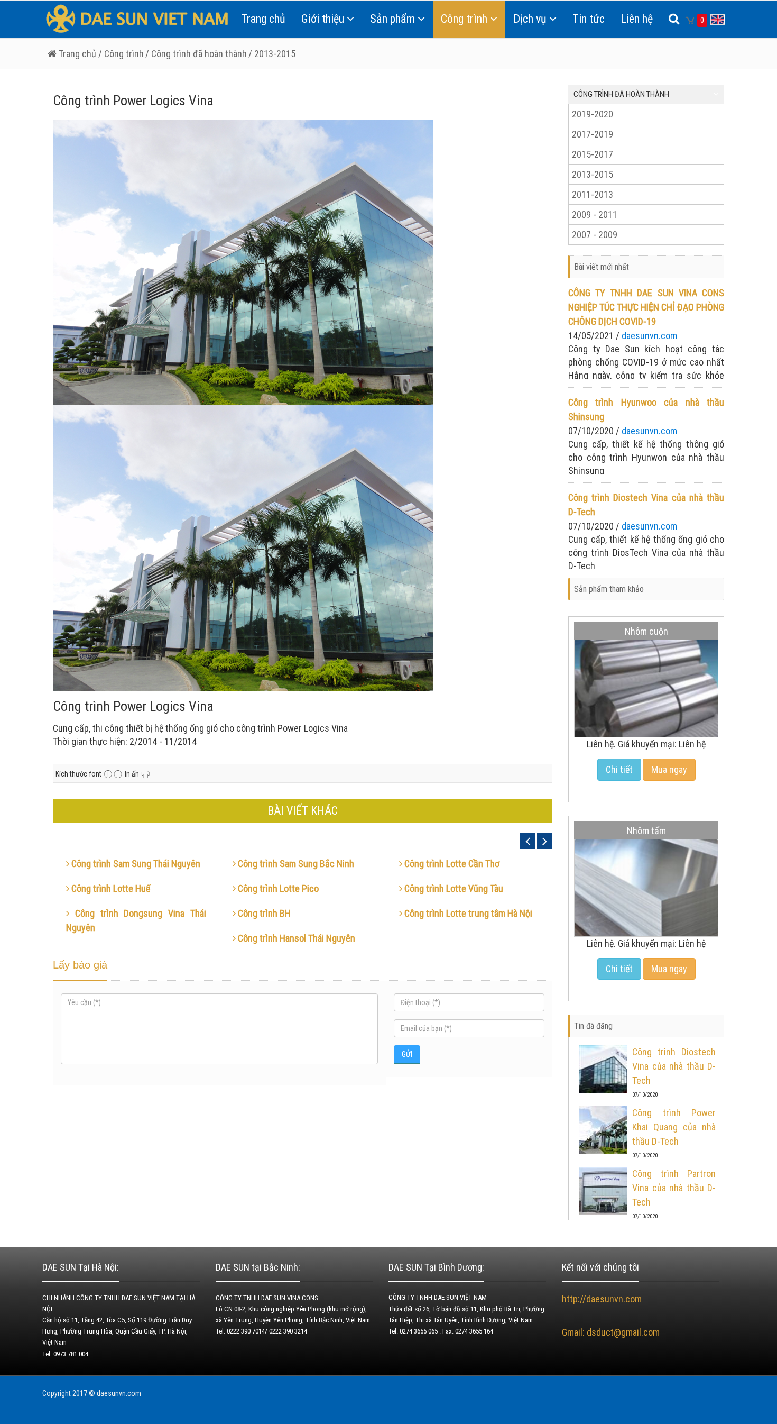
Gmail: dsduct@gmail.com (612, 1332)
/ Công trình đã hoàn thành (196, 53)
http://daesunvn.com (602, 1298)
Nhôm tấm (646, 830)
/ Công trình (120, 53)
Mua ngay (669, 769)
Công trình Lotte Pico (277, 888)
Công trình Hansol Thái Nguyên (295, 938)
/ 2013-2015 (271, 53)
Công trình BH (263, 913)
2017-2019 (592, 134)
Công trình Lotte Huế (109, 888)
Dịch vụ (530, 18)
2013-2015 (592, 174)
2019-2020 (592, 114)
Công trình (464, 18)
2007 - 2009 (594, 234)
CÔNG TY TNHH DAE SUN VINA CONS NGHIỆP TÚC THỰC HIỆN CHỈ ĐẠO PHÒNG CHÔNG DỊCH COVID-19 (646, 307)
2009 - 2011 (594, 214)
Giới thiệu (322, 18)
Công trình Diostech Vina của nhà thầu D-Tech (674, 1066)
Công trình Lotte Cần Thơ (451, 863)
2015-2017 (592, 154)
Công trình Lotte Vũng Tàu (452, 888)
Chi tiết (619, 769)
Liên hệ (637, 18)
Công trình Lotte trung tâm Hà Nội (467, 913)
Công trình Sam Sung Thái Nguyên (134, 863)
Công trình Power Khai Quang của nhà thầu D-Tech (674, 1127)
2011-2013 (592, 194)
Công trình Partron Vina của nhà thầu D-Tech (674, 1188)
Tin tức (588, 18)
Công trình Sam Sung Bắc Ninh (295, 863)
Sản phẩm (392, 18)
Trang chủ (263, 18)
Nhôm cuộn (646, 631)
